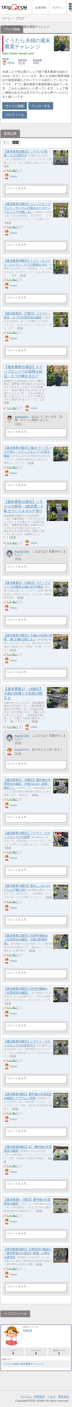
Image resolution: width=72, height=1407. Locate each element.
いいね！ (12, 170)
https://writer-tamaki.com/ (18, 53)
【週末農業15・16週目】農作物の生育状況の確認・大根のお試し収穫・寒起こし (27, 783)
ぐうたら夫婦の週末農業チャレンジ (23, 1363)
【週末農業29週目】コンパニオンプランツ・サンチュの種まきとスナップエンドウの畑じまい (27, 208)
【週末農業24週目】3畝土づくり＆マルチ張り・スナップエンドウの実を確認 (28, 451)
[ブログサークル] (14, 7)
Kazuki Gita (22, 551)
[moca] (7, 176)
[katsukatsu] (9, 419)
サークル (26, 1396)
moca (10, 62)
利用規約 (39, 1396)
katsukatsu (21, 416)
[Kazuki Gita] (9, 553)
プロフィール (14, 114)
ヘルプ (51, 1396)
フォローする (41, 106)
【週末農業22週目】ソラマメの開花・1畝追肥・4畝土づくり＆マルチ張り (23, 506)
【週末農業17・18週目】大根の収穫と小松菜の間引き (23, 693)
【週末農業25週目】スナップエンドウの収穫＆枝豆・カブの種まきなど (23, 371)
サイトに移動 (14, 106)
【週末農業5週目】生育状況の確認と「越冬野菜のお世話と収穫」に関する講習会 (28, 1253)
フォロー (13, 1352)
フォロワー (36, 1352)
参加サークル (59, 1352)
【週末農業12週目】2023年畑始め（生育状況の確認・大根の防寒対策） (26, 939)
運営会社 (63, 1396)
